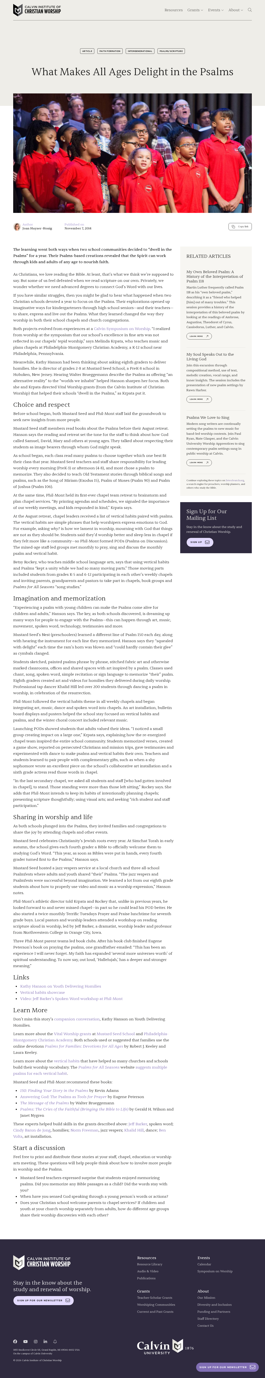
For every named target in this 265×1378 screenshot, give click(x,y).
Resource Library (149, 1264)
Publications (146, 1278)
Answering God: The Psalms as (63, 1096)
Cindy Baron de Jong (32, 1130)
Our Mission (206, 1298)
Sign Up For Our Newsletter (223, 1367)
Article (87, 51)
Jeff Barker (137, 1124)
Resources (174, 10)
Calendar (204, 1264)
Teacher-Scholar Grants (154, 1298)
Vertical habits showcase (42, 992)
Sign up (196, 542)
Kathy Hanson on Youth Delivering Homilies (60, 986)
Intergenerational (140, 51)
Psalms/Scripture (171, 51)
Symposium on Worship (215, 1271)
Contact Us (205, 1326)
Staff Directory (208, 1319)
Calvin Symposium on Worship (122, 328)
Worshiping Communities (156, 1305)
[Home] (37, 10)
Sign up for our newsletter (39, 1300)
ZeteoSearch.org (235, 480)
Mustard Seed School (116, 1033)
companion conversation (77, 1019)
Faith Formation (110, 51)
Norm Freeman (84, 1130)
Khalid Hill (134, 1130)
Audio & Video (147, 1271)
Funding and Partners (213, 1312)
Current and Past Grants (155, 1312)
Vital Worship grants (72, 1033)
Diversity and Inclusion (214, 1305)
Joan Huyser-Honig (37, 228)
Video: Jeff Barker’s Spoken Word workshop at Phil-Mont (71, 998)
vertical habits (67, 1061)
